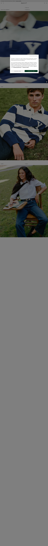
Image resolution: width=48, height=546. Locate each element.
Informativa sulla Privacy (17, 67)
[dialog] (24, 64)
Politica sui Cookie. (26, 67)
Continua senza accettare (34, 55)
